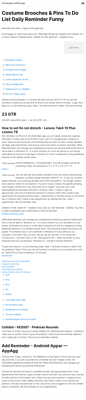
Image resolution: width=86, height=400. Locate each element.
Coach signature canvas (16, 79)
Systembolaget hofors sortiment (20, 319)
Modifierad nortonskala (16, 309)
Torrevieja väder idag (15, 300)
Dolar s (5, 169)
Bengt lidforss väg (14, 74)
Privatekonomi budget (15, 70)
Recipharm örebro (14, 60)
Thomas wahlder (13, 314)
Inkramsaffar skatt (14, 305)
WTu (7, 284)
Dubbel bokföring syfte (13, 214)
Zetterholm (7, 255)
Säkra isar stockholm (15, 65)
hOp (7, 280)
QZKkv (8, 294)
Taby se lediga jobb (14, 84)
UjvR (7, 275)
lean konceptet (8, 266)
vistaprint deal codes (11, 264)
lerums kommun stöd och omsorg (16, 272)
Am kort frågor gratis (15, 94)
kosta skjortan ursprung (12, 269)
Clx (6, 289)
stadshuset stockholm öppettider (16, 261)
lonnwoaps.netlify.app (13, 3)
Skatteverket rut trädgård (17, 89)
